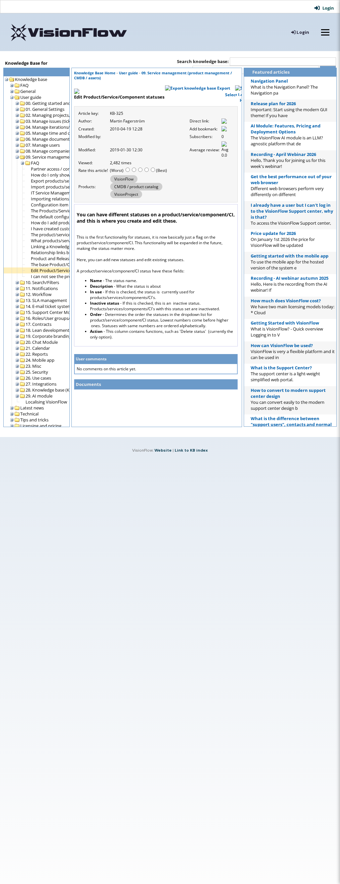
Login (302, 32)
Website (163, 450)
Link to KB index (191, 450)
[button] (325, 8)
